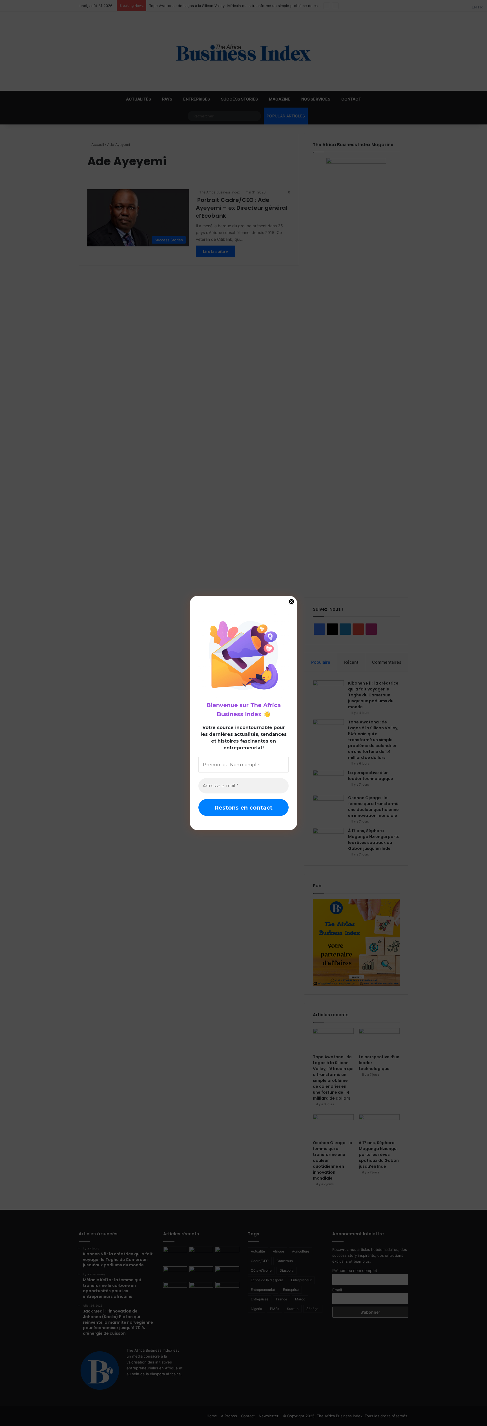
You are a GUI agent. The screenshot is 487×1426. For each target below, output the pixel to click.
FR (480, 7)
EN (474, 7)
